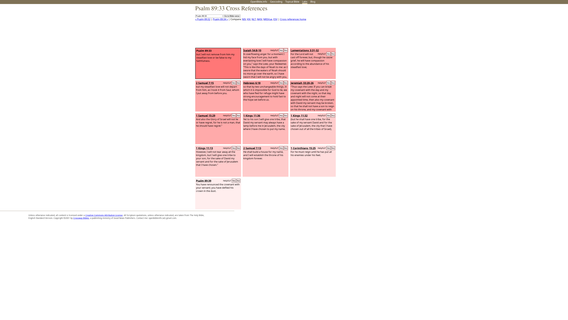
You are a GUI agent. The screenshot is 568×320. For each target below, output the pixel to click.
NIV (244, 19)
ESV (275, 19)
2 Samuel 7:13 (252, 148)
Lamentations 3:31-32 (305, 50)
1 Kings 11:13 (204, 148)
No (285, 50)
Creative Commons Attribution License (104, 215)
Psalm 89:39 (203, 181)
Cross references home (293, 19)
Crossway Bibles (81, 218)
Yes (281, 50)
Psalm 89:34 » (220, 19)
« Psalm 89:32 (202, 19)
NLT (254, 19)
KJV (248, 19)
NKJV (259, 19)
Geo (276, 1)
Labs (304, 1)
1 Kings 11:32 (299, 115)
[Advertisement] (538, 27)
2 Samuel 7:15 (205, 83)
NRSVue (267, 19)
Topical (292, 1)
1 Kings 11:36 (251, 115)
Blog (312, 1)
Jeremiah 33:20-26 (302, 83)
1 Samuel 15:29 (205, 115)
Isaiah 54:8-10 (252, 50)
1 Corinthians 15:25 (303, 148)
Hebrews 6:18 (251, 83)
